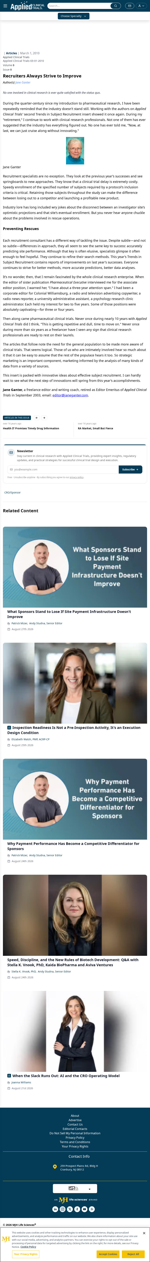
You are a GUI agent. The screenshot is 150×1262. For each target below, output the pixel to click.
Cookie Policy (28, 1246)
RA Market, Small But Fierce (95, 428)
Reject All (133, 1254)
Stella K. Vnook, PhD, (24, 971)
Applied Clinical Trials (16, 57)
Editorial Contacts (75, 1129)
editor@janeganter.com (70, 395)
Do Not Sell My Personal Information (75, 1133)
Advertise (75, 1120)
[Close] (144, 1233)
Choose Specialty (71, 16)
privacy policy (76, 477)
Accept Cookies (108, 1254)
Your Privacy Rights (75, 1146)
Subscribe (128, 469)
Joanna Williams (21, 1082)
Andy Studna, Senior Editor (45, 623)
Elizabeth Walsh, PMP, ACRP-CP (30, 739)
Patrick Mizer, (20, 623)
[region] (75, 1244)
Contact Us (75, 1124)
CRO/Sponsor (12, 492)
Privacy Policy (75, 1138)
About (75, 1116)
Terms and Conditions (75, 1142)
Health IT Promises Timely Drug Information (31, 428)
